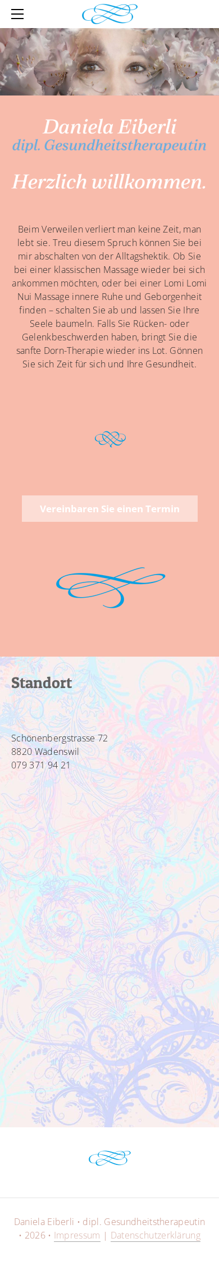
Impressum (77, 1235)
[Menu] (19, 14)
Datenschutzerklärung (155, 1235)
